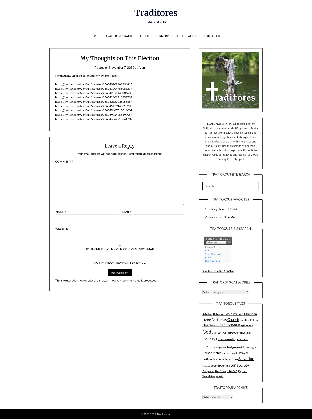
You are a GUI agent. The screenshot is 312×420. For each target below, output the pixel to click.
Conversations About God (220, 217)
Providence (207, 359)
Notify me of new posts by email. (120, 262)
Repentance (218, 359)
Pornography (232, 353)
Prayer (243, 353)
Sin (233, 365)
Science (206, 365)
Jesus (208, 346)
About (145, 36)
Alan (142, 67)
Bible (228, 314)
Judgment (234, 347)
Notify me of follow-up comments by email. (120, 249)
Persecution (210, 353)
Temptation (208, 371)
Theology (234, 371)
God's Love (217, 332)
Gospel (227, 332)
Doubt (215, 325)
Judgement (220, 347)
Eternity (224, 325)
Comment (64, 161)
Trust (244, 371)
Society (243, 365)
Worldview (208, 376)
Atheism (207, 314)
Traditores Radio (119, 36)
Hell (249, 332)
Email (126, 211)
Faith (234, 325)
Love (246, 347)
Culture (254, 319)
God (206, 332)
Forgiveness (245, 325)
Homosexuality (227, 339)
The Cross (220, 371)
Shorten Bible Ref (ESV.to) (218, 271)
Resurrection (231, 359)
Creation (245, 319)
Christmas (219, 319)
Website (61, 228)
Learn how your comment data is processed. (130, 280)
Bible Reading (187, 36)
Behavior (218, 314)
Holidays (209, 338)
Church (233, 319)
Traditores (156, 12)
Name (61, 211)
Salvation (246, 358)
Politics (222, 353)
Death (207, 325)
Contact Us (213, 36)
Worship (220, 376)
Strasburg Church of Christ (221, 209)
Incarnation (242, 339)
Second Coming (220, 365)
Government (239, 332)
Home (94, 36)
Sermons (163, 36)
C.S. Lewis (238, 314)
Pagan (253, 347)
